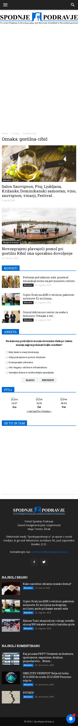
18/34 (64, 405)
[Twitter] (44, 562)
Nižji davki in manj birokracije (24, 352)
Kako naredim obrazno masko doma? (47, 584)
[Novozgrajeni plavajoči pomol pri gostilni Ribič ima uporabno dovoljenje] (39, 226)
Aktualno (7, 180)
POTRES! (28, 692)
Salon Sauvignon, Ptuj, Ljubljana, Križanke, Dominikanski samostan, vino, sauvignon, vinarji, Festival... (39, 191)
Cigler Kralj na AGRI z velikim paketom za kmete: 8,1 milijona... (48, 296)
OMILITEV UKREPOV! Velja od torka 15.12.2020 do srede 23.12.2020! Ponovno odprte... (47, 676)
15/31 (39, 405)
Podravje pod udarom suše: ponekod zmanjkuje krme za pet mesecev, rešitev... (49, 279)
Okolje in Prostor (11, 242)
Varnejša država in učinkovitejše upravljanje (31, 372)
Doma (5, 133)
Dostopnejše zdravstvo (21, 362)
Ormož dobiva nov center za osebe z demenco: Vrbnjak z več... (45, 314)
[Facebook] (34, 562)
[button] (73, 5)
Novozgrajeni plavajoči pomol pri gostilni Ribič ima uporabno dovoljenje (37, 251)
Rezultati (48, 380)
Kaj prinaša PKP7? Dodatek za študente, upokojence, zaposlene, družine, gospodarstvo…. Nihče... (48, 657)
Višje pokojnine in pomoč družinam (27, 357)
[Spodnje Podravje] (39, 18)
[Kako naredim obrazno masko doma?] (11, 588)
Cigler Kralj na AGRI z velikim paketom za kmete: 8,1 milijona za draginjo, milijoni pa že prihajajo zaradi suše (48, 605)
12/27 (14, 405)
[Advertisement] (39, 67)
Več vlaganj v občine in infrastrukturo (28, 367)
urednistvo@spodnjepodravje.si (49, 552)
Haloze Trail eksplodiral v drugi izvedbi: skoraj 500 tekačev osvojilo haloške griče (49, 622)
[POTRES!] (11, 697)
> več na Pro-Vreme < (39, 411)
